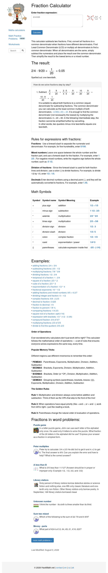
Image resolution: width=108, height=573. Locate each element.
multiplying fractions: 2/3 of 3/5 (47, 322)
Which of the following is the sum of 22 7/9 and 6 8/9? (61, 515)
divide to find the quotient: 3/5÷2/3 (48, 325)
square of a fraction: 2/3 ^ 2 (45, 280)
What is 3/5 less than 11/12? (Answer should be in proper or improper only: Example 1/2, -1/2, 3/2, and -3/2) (64, 467)
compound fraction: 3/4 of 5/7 (46, 319)
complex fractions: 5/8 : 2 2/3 (46, 298)
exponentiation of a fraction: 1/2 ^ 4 (49, 286)
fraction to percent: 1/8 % (44, 307)
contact (59, 567)
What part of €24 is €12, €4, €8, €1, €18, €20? (57, 528)
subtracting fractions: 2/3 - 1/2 (46, 268)
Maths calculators (17, 30)
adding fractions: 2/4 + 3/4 (45, 265)
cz (69, 567)
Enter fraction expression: (44, 12)
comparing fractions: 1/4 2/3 (45, 310)
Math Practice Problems (16, 37)
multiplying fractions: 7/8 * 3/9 (46, 271)
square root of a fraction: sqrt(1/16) (48, 313)
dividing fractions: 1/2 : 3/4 (45, 274)
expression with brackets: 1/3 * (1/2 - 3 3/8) (52, 316)
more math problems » (42, 540)
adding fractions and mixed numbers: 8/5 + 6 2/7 (55, 292)
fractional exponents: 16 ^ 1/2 (46, 289)
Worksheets (14, 44)
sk (73, 567)
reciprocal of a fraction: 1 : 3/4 (46, 277)
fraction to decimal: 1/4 (43, 304)
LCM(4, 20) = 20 (60, 111)
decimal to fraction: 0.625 (44, 301)
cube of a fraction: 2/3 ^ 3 (44, 283)
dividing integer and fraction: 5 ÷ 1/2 (49, 295)
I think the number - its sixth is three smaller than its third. (62, 503)
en (65, 567)
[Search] (22, 50)
